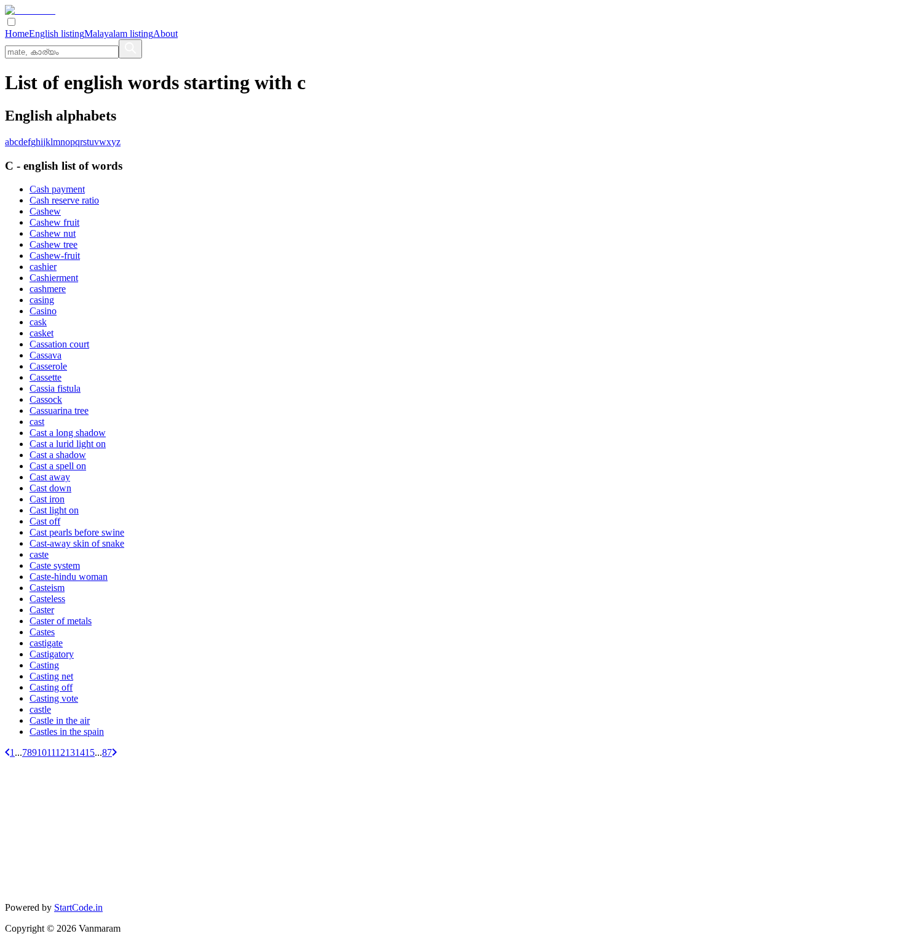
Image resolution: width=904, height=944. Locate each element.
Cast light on (54, 510)
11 (51, 752)
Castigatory (52, 654)
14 (80, 752)
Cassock (46, 399)
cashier (43, 266)
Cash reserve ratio (64, 200)
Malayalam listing (118, 33)
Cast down (50, 488)
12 (60, 752)
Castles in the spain (67, 731)
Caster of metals (61, 621)
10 (42, 752)
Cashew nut (53, 233)
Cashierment (54, 277)
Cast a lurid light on (68, 443)
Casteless (47, 598)
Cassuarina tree (59, 410)
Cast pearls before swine (77, 532)
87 (107, 752)
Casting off (51, 687)
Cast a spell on (58, 466)
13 (70, 752)
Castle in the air (60, 720)
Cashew (45, 211)
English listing (56, 33)
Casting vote (54, 698)
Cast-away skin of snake (77, 543)
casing (42, 300)
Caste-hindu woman (69, 576)
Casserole (48, 366)
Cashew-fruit (55, 255)
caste (39, 554)
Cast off (45, 521)
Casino (43, 311)
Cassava (45, 355)
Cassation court (59, 344)
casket (42, 333)
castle (40, 709)
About (165, 33)
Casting (44, 665)
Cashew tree (53, 244)
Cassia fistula (55, 388)
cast (37, 421)
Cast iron (47, 499)
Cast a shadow (58, 455)
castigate (46, 643)
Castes (42, 632)
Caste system (55, 565)
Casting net (51, 676)
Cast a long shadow (68, 432)
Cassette (45, 377)
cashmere (48, 289)
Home (17, 33)
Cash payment (57, 189)
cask (38, 322)
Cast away (50, 477)
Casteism (47, 587)
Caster (42, 610)
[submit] (130, 48)
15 (90, 752)
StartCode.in (78, 907)
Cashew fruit (54, 222)
